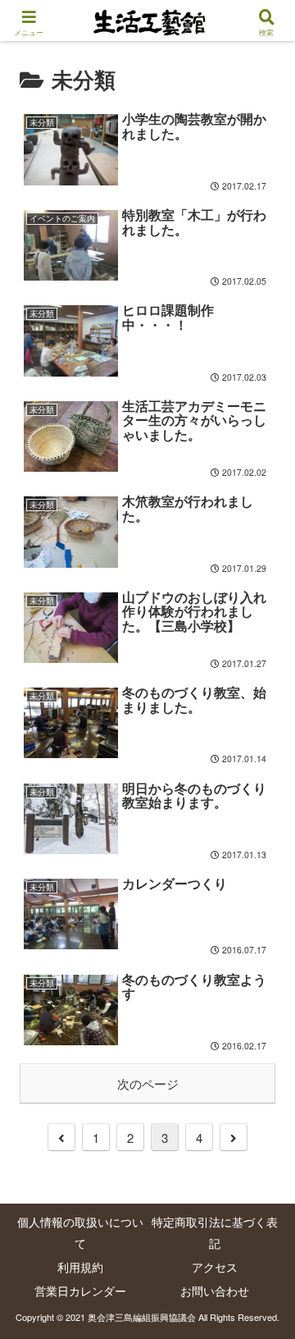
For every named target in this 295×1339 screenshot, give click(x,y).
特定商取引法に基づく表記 (215, 1231)
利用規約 (80, 1267)
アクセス (215, 1267)
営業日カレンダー (80, 1290)
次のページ (148, 1083)
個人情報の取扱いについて (80, 1231)
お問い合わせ (214, 1290)
